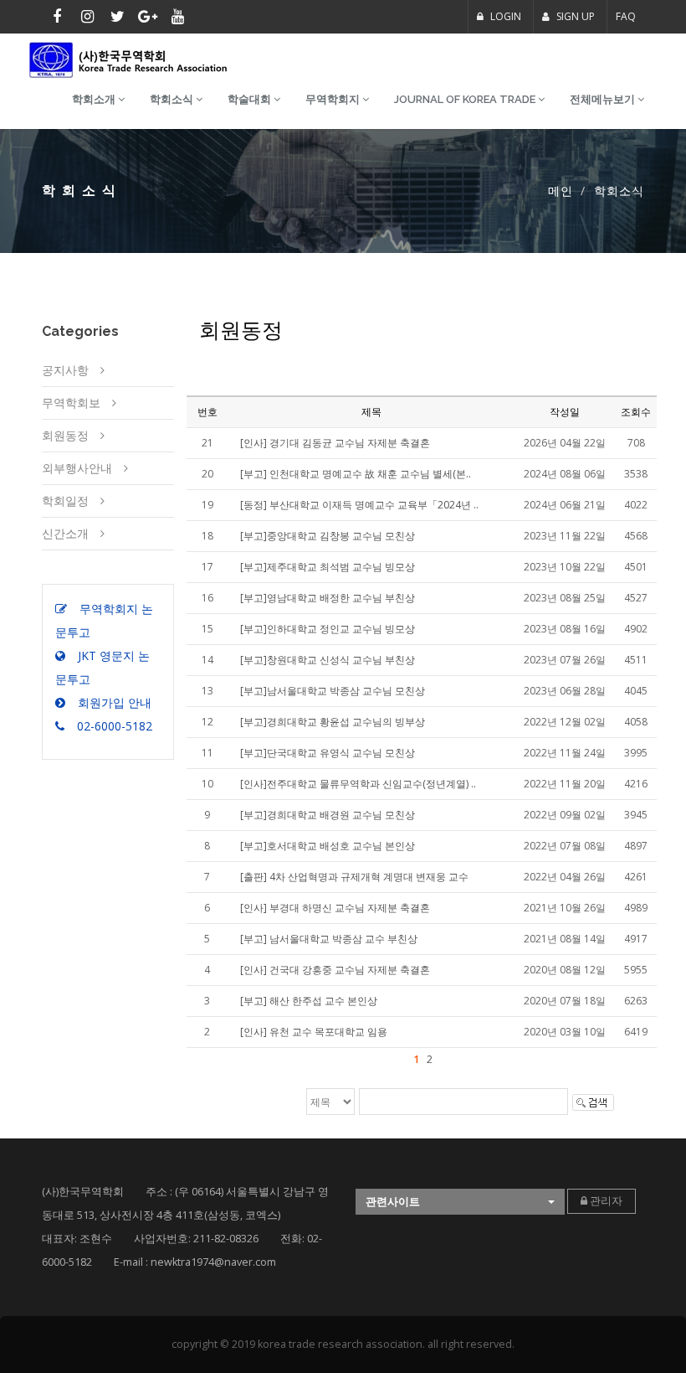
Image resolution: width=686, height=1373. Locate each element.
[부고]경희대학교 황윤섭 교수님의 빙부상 (332, 722)
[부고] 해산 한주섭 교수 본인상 (308, 1001)
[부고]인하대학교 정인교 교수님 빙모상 (327, 629)
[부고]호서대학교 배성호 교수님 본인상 (327, 846)
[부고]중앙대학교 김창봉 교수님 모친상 (327, 536)
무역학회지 (333, 99)
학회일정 (65, 500)
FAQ (626, 16)
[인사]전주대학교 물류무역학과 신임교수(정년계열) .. (358, 784)
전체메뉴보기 (603, 99)
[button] (460, 1202)
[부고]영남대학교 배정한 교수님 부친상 (327, 598)
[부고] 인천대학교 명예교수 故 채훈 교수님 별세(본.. (355, 474)
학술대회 (251, 99)
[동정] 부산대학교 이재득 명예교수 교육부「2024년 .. (359, 505)
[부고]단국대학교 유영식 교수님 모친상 (327, 753)
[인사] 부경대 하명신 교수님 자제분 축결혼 (335, 908)
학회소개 (95, 99)
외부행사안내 (77, 468)
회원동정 (65, 435)
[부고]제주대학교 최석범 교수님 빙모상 (327, 567)
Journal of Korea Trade (466, 99)
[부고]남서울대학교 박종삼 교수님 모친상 (332, 691)
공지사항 (65, 370)
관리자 (604, 1201)
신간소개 (65, 533)
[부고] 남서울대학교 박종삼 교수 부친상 (328, 939)
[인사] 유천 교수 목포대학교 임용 (313, 1032)
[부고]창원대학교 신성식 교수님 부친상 (327, 660)
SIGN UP (574, 16)
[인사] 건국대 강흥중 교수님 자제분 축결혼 (335, 970)
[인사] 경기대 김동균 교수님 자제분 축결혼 (335, 443)
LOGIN (504, 16)
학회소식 (173, 99)
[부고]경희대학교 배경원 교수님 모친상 (327, 815)
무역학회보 (71, 402)
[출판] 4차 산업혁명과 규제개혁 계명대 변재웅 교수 (354, 877)
